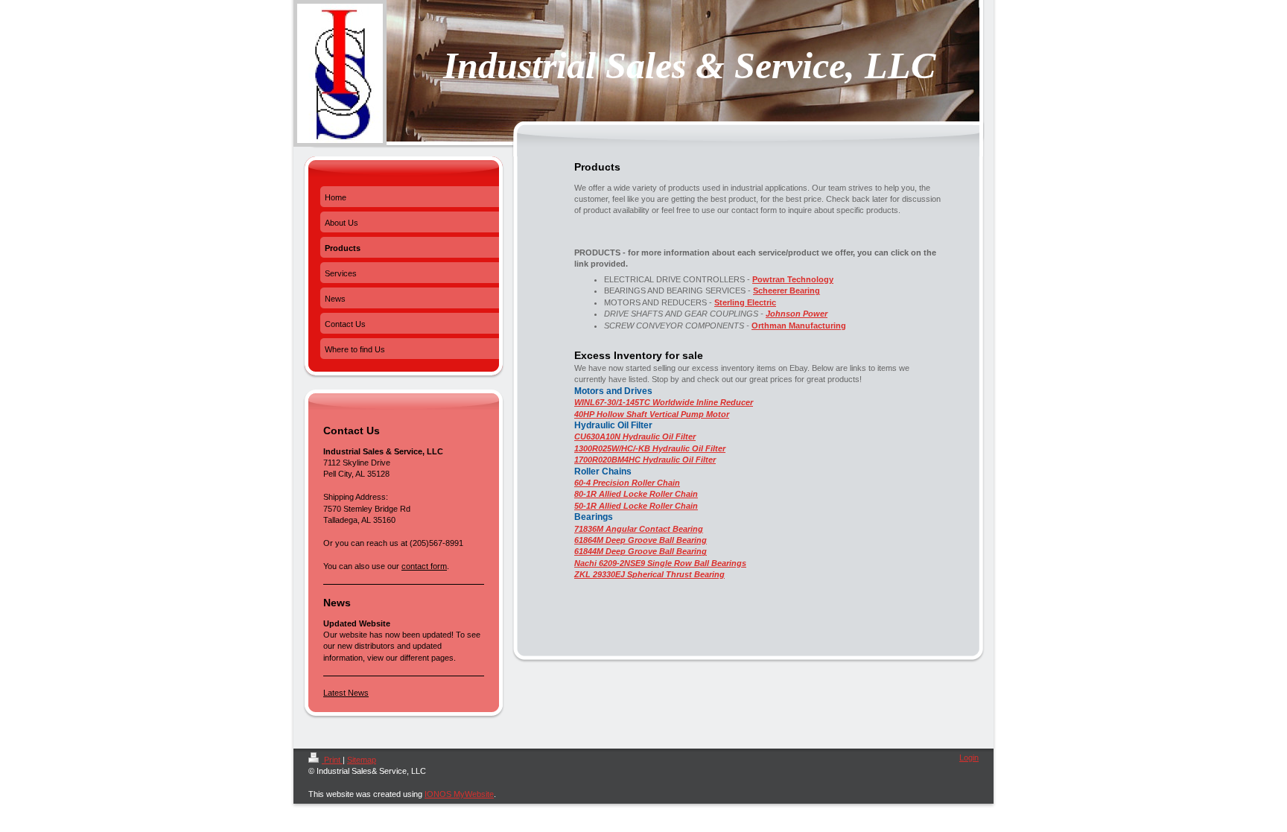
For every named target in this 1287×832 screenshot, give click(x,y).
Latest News (346, 692)
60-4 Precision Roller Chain (627, 482)
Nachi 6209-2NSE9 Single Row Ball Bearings (660, 563)
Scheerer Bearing (786, 290)
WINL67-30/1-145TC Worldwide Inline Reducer (663, 402)
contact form (424, 566)
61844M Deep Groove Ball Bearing (640, 551)
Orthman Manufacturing (798, 325)
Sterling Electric (745, 302)
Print (332, 759)
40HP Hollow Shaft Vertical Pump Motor (651, 414)
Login (969, 757)
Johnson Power (796, 313)
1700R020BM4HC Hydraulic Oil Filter (645, 459)
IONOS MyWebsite (459, 794)
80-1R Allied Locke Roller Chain (636, 493)
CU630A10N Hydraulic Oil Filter (635, 436)
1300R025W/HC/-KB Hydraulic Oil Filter (649, 448)
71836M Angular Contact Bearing (638, 528)
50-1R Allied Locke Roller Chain (636, 505)
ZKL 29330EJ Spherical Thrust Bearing (649, 574)
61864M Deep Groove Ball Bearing (640, 540)
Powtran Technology (792, 279)
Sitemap (361, 759)
